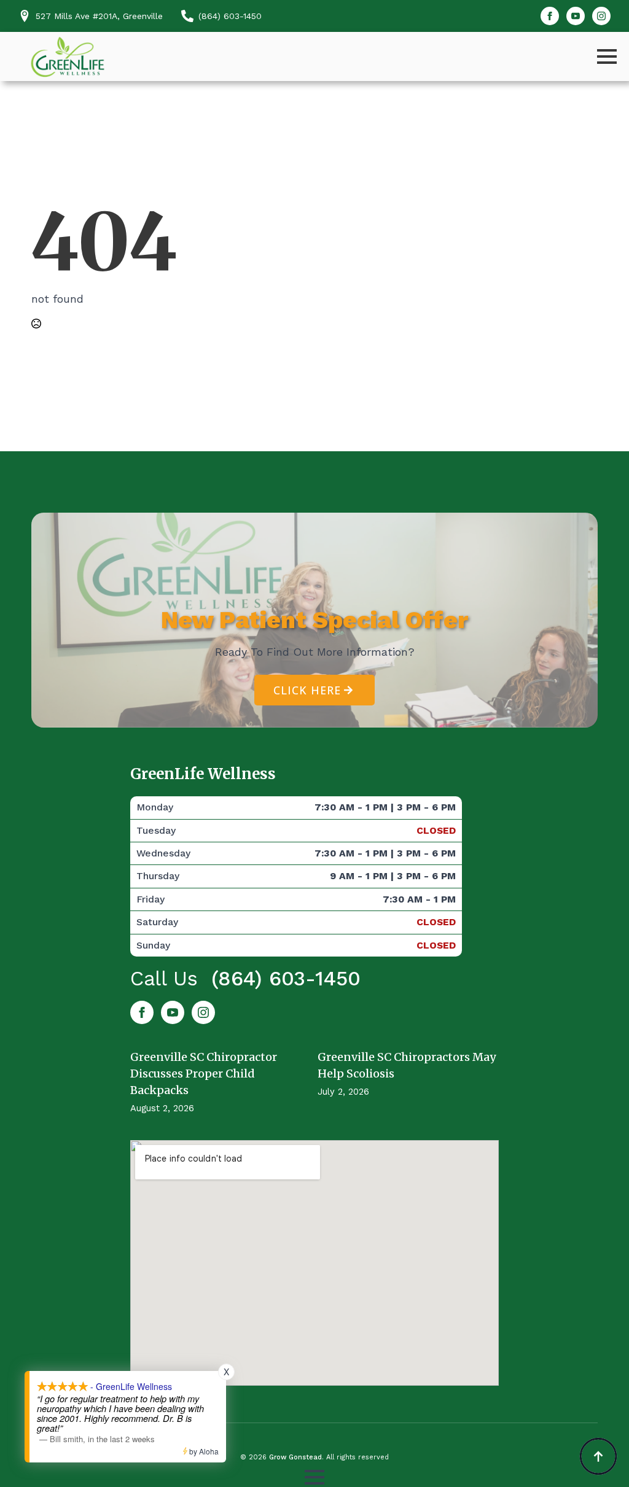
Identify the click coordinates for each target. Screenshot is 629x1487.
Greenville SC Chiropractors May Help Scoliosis (407, 1065)
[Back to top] (598, 1456)
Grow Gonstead (295, 1457)
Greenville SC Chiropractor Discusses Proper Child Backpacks (203, 1073)
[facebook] (550, 16)
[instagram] (601, 16)
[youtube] (575, 16)
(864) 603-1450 (286, 978)
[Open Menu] (607, 56)
